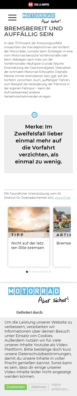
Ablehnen (39, 387)
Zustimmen (16, 387)
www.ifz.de (62, 198)
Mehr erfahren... (61, 386)
